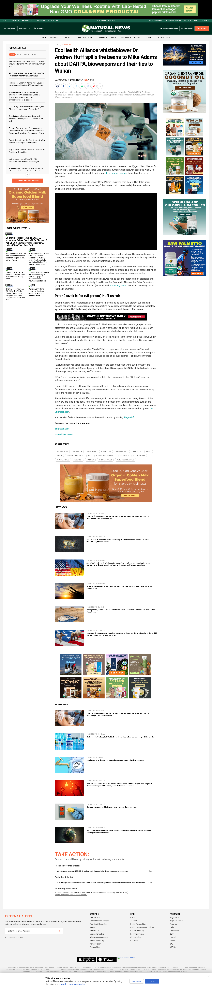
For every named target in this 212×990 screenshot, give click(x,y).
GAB (171, 944)
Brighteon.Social (176, 921)
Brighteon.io (174, 918)
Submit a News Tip (97, 941)
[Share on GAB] (82, 86)
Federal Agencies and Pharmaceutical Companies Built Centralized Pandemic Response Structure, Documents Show (26, 130)
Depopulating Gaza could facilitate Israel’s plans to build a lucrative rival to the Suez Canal (121, 611)
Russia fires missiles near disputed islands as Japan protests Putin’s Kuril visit (26, 118)
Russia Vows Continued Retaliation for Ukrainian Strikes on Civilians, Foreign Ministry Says (26, 171)
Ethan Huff (75, 79)
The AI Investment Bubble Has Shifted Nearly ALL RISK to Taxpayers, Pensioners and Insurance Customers (39, 276)
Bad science (67, 45)
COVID (131, 92)
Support (93, 927)
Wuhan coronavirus (63, 97)
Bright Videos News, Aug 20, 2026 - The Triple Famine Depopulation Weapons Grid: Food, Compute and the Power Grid (16, 294)
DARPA (137, 92)
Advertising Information (99, 937)
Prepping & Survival (130, 38)
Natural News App (137, 931)
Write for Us (94, 931)
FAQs (195, 20)
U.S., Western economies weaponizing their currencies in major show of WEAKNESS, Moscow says (118, 540)
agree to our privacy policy (72, 984)
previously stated (118, 285)
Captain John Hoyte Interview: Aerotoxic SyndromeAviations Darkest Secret (36, 292)
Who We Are (95, 918)
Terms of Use (95, 947)
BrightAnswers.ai (156, 20)
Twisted (136, 95)
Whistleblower (147, 95)
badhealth (77, 92)
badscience (88, 92)
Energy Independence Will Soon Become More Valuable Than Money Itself (15, 275)
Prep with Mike (27, 20)
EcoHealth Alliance (75, 456)
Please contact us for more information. (71, 895)
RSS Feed (134, 941)
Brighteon (15, 20)
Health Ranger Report (16, 228)
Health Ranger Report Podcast (142, 927)
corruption (122, 92)
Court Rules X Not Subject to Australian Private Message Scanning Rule (27, 141)
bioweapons (111, 92)
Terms (71, 968)
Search (206, 20)
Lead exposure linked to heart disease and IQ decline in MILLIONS (115, 760)
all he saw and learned (116, 173)
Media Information (97, 934)
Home (5, 20)
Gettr (172, 934)
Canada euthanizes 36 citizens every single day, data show (112, 807)
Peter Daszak (103, 95)
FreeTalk (173, 937)
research (128, 95)
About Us (187, 20)
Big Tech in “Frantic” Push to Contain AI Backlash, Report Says (27, 150)
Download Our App (173, 20)
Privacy (65, 968)
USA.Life (173, 947)
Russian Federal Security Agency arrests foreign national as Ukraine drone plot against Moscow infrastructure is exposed (24, 96)
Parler (172, 927)
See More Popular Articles (27, 181)
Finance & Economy (107, 38)
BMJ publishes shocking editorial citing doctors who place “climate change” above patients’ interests (119, 831)
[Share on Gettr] (94, 86)
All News (133, 921)
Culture (67, 38)
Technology (164, 38)
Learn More (136, 981)
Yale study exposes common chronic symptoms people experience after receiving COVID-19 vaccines (118, 517)
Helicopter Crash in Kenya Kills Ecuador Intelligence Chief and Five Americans (26, 83)
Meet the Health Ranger (99, 921)
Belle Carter (102, 560)
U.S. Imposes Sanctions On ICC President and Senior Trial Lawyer (24, 160)
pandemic (91, 95)
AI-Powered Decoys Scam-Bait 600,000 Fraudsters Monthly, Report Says (26, 74)
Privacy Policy (95, 944)
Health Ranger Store (138, 924)
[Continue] (59, 931)
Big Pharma (99, 92)
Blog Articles (135, 937)
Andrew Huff (66, 92)
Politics (54, 38)
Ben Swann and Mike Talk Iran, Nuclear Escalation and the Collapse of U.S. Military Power (16, 257)
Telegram (173, 924)
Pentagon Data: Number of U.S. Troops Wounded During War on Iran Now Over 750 (27, 64)
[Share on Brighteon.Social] (58, 86)
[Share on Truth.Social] (88, 86)
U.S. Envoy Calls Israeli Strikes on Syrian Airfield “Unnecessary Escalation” (26, 107)
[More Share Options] (100, 86)
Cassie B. (101, 513)
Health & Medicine (84, 38)
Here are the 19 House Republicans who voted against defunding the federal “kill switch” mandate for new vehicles (122, 634)
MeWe (172, 941)
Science (149, 38)
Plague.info (129, 417)
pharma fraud (116, 95)
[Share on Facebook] (64, 86)
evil (64, 95)
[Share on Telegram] (76, 86)
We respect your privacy (14, 937)
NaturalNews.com (64, 434)
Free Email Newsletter (98, 924)
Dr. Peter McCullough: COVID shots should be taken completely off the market (121, 737)
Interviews (40, 20)
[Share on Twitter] (70, 86)
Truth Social (174, 931)
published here (88, 972)
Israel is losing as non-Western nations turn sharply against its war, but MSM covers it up (119, 587)
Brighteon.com (62, 428)
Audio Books (53, 20)
